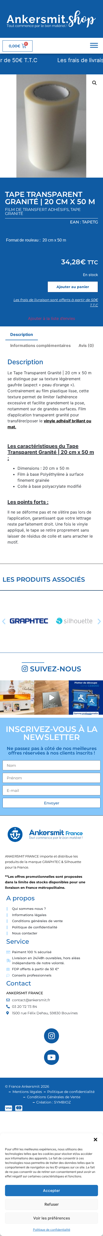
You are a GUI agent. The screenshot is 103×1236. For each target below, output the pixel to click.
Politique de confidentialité (51, 1229)
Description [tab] (21, 334)
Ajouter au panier (72, 287)
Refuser (51, 1204)
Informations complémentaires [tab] (40, 345)
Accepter (51, 1190)
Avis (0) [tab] (86, 345)
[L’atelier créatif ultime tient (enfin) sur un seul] (17, 697)
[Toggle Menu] (94, 45)
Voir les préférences (51, 1218)
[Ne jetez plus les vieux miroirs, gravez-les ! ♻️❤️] (51, 697)
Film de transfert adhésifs (37, 209)
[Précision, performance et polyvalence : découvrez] (86, 697)
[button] (95, 1139)
